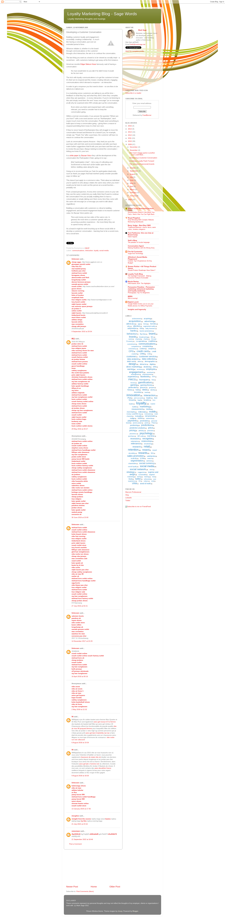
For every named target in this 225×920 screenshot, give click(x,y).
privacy (141, 430)
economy (140, 369)
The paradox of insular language (139, 242)
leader (148, 398)
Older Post (114, 886)
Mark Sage (142, 30)
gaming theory (146, 385)
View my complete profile (134, 51)
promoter (150, 430)
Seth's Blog (132, 240)
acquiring (147, 318)
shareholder (132, 463)
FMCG (132, 379)
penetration (144, 421)
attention (136, 326)
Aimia (145, 324)
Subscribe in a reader (133, 93)
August (132, 174)
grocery (143, 387)
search (149, 458)
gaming (133, 385)
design (132, 363)
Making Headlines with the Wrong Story (141, 248)
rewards (142, 452)
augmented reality (149, 326)
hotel (137, 390)
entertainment (147, 374)
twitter (138, 479)
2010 (130, 141)
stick (151, 469)
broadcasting (143, 337)
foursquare (144, 380)
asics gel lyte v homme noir (89, 764)
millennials (142, 412)
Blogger (135, 911)
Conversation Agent (136, 246)
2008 (130, 199)
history (130, 390)
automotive (132, 328)
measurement (137, 409)
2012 (130, 135)
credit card (142, 351)
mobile (152, 411)
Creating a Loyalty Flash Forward (141, 161)
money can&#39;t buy (134, 414)
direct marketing (133, 367)
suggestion (141, 472)
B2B (141, 328)
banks (133, 330)
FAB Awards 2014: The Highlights (139, 283)
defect (140, 361)
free (153, 380)
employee (150, 369)
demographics (150, 361)
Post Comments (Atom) (85, 891)
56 (72, 717)
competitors (135, 346)
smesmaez (76, 831)
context (142, 349)
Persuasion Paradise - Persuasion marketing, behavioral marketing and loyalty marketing (141, 289)
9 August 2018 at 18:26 (80, 776)
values (146, 481)
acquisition (135, 321)
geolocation (132, 387)
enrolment (150, 372)
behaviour (132, 334)
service (149, 461)
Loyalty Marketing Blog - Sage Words (102, 13)
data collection (148, 359)
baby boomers (150, 328)
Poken (154, 423)
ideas (144, 390)
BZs (152, 337)
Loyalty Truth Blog (135, 274)
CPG (131, 351)
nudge (132, 418)
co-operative (140, 341)
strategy (131, 472)
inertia (147, 392)
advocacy (130, 324)
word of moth (145, 484)
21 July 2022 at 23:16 (80, 824)
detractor (143, 364)
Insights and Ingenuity (137, 309)
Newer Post (72, 886)
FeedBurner (146, 115)
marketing (145, 406)
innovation (133, 395)
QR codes (140, 436)
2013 (130, 132)
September (134, 171)
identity (152, 390)
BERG (130, 296)
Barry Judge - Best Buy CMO (139, 225)
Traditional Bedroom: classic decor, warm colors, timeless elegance (142, 228)
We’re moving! (133, 298)
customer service (147, 356)
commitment (131, 344)
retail (147, 446)
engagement (136, 372)
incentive (138, 392)
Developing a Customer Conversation (143, 158)
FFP (153, 377)
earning (130, 369)
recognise (147, 438)
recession (134, 438)
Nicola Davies (133, 281)
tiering (139, 477)
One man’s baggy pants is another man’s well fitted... (142, 154)
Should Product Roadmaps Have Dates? (141, 270)
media (148, 409)
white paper (74, 155)
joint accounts (138, 398)
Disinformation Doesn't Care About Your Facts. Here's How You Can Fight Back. (141, 213)
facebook (144, 376)
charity (146, 339)
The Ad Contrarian (135, 251)
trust (130, 479)
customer (131, 356)
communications (78, 250)
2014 (130, 129)
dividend (147, 367)
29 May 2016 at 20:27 (80, 429)
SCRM (142, 458)
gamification (145, 382)
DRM (154, 367)
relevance (136, 443)
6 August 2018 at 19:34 (80, 742)
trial (153, 477)
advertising (149, 321)
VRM (134, 483)
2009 (130, 144)
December (134, 147)
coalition (152, 341)
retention (133, 449)
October (133, 168)
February (133, 192)
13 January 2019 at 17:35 (81, 809)
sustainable (142, 474)
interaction (89, 250)
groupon (151, 387)
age (139, 324)
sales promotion (135, 456)
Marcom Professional (133, 492)
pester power (137, 423)
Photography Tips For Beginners (139, 293)
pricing (132, 430)
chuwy (120, 911)
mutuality (138, 416)
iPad (129, 398)
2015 (130, 126)
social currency (146, 463)
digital (152, 364)
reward (145, 449)
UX (140, 481)
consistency (132, 349)
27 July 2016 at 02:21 (80, 606)
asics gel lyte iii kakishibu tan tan (98, 733)
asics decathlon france (103, 768)
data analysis (133, 359)
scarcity (134, 458)
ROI (152, 453)
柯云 (73, 339)
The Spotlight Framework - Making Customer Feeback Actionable (139, 277)
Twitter (127, 500)
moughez (75, 816)
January (133, 196)
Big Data (143, 334)
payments (132, 421)
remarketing (148, 444)
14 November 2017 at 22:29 (82, 641)
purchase (131, 436)
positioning (134, 425)
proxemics (133, 434)
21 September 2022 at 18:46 (82, 839)
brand (152, 333)
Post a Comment (75, 844)
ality (128, 326)
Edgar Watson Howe (88, 64)
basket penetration (146, 331)
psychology (146, 433)
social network (138, 469)
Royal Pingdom (134, 218)
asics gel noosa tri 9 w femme (105, 722)
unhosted (147, 479)
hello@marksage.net (137, 44)
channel (138, 339)
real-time (150, 436)
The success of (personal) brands (141, 164)
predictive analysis (137, 428)
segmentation (137, 461)
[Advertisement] (93, 867)
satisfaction (151, 456)
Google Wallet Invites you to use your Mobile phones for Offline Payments (140, 305)
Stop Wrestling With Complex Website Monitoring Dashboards (141, 221)
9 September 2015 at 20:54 (82, 331)
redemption (134, 441)
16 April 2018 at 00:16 (80, 676)
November (134, 150)
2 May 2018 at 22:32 (79, 709)
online (140, 418)
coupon (151, 349)
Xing (127, 495)
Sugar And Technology (135, 253)
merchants (131, 412)
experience (132, 376)
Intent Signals (132, 237)
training (146, 477)
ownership (149, 418)
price (150, 428)
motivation (148, 414)
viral (152, 481)
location (147, 400)
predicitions (147, 425)
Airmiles (153, 324)
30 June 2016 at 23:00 (80, 517)
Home (94, 886)
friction (133, 383)
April (132, 186)
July (131, 177)
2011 (130, 138)
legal (139, 400)
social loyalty (132, 466)
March (132, 189)
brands (132, 336)
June (132, 180)
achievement (136, 318)
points (147, 423)
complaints (146, 346)
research (137, 447)
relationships (146, 441)
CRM (142, 354)
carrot (130, 339)
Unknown (75, 259)
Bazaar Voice (86, 155)
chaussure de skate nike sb (91, 757)
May (131, 183)
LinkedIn (128, 498)
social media (104, 250)
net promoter (150, 416)
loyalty (96, 250)
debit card (131, 361)
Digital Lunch (133, 302)
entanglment (135, 374)
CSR (148, 354)
